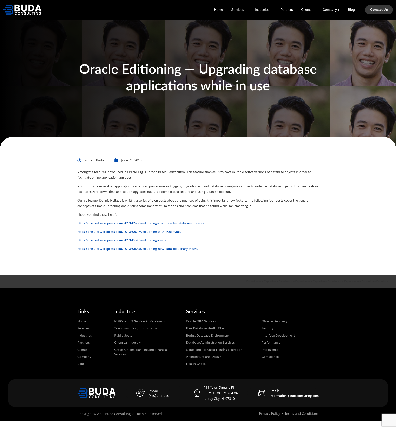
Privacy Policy (269, 413)
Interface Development (278, 335)
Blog (351, 10)
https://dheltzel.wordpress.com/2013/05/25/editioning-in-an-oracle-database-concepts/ (141, 223)
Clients (306, 10)
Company (330, 10)
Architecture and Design (203, 356)
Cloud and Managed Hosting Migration (214, 349)
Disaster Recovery (275, 321)
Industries (262, 10)
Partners (286, 10)
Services (237, 10)
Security (267, 328)
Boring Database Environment (207, 335)
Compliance (270, 356)
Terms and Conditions (302, 413)
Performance (271, 342)
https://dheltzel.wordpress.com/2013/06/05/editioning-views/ (122, 240)
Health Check (196, 363)
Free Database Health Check (206, 328)
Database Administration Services (210, 342)
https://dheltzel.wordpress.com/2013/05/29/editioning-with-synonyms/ (129, 231)
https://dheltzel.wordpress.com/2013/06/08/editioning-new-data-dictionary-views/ (138, 249)
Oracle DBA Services (201, 321)
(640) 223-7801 (160, 396)
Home (218, 10)
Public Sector (124, 335)
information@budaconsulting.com (294, 396)
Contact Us (379, 10)
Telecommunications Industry (135, 328)
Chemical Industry (127, 342)
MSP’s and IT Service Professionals (139, 321)
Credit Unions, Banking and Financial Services (141, 352)
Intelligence (270, 349)
